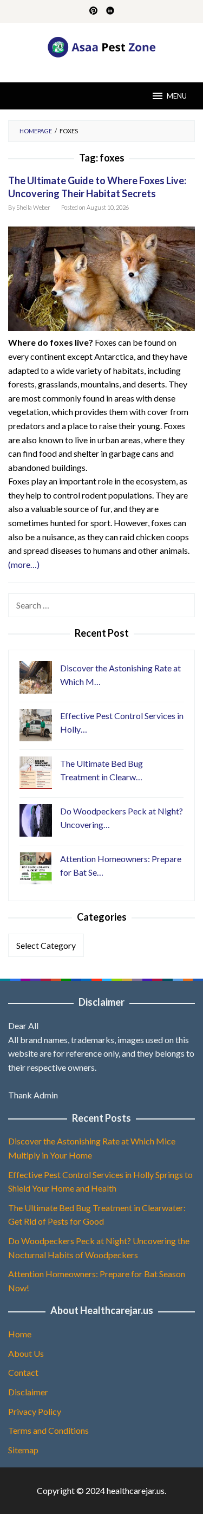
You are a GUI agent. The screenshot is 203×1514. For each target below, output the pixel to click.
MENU (177, 96)
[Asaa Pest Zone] (101, 46)
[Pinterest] (93, 11)
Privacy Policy (34, 1411)
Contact (23, 1372)
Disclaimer (28, 1392)
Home (19, 1334)
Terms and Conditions (48, 1430)
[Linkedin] (110, 11)
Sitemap (23, 1450)
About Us (26, 1353)
